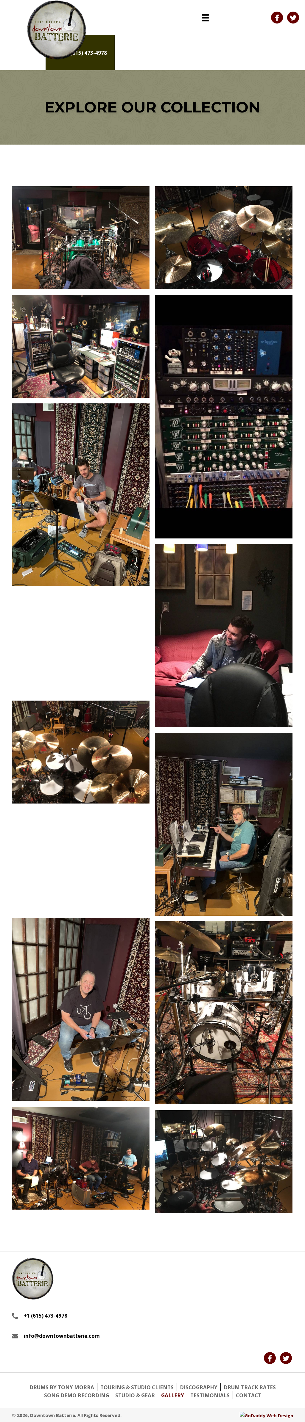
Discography (198, 1387)
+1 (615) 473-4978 (45, 1315)
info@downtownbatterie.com (62, 1335)
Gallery (172, 1395)
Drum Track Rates (250, 1387)
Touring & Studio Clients (137, 1387)
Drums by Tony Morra (61, 1387)
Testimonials (210, 1395)
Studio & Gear (135, 1395)
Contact (248, 1395)
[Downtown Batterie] (81, 237)
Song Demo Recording (76, 1395)
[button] (277, 18)
